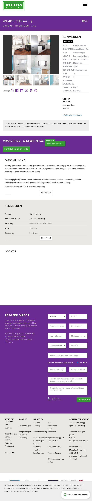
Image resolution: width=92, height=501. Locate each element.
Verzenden (84, 400)
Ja (86, 363)
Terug (84, 21)
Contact (8, 437)
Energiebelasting (54, 447)
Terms (59, 399)
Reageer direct (55, 144)
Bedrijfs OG (52, 432)
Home (7, 425)
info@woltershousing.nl (72, 115)
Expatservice (38, 453)
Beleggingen (38, 441)
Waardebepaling (40, 432)
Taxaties (36, 450)
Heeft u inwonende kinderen (60, 363)
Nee (80, 363)
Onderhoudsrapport (56, 438)
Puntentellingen (54, 453)
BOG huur (23, 435)
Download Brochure (16, 149)
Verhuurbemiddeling (41, 438)
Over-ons (8, 428)
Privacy (54, 399)
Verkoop (36, 423)
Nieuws (8, 440)
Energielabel (53, 441)
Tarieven (8, 443)
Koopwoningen (25, 432)
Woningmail (9, 446)
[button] (75, 495)
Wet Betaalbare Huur (52, 426)
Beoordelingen (11, 434)
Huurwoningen (25, 426)
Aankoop (36, 426)
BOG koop (23, 438)
